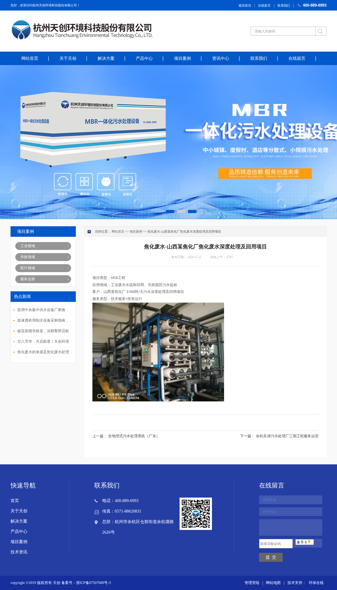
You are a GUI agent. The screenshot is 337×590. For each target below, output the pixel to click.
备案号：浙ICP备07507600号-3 (86, 583)
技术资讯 (19, 552)
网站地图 (273, 583)
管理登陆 (252, 583)
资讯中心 (220, 58)
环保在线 (316, 583)
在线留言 (264, 5)
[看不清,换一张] (304, 544)
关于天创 (68, 58)
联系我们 (283, 5)
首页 (15, 500)
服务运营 (27, 279)
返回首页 (245, 5)
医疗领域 (27, 268)
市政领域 (27, 257)
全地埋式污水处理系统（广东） (134, 436)
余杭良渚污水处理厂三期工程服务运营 (287, 436)
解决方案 (106, 58)
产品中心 (144, 58)
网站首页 (29, 58)
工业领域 (27, 246)
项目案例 (182, 58)
